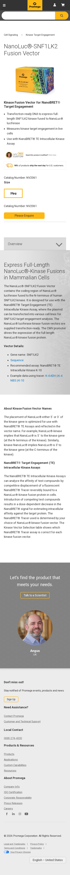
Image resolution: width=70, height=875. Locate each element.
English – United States (48, 860)
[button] (61, 16)
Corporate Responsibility (18, 797)
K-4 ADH (50, 375)
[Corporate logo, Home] (35, 5)
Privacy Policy (37, 844)
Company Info (12, 786)
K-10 (21, 380)
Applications (11, 759)
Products (9, 754)
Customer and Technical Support (22, 721)
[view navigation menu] (4, 5)
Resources (10, 770)
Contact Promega (14, 716)
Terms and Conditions (14, 848)
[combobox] (28, 16)
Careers (8, 808)
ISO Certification (13, 792)
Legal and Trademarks (14, 844)
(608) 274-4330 (13, 738)
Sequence (17, 360)
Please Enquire (24, 215)
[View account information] (55, 5)
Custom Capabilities (15, 765)
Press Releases (13, 803)
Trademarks (36, 848)
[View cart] (63, 5)
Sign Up (11, 699)
